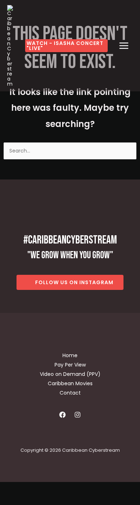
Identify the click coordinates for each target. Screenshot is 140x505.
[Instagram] (77, 414)
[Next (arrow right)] (32, 500)
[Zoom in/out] (10, 488)
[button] (66, 45)
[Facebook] (62, 414)
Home (70, 355)
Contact (70, 392)
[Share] (53, 488)
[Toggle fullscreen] (32, 488)
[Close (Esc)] (75, 488)
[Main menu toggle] (124, 46)
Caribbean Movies (70, 383)
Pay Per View (70, 364)
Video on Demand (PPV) (70, 374)
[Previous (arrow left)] (10, 500)
